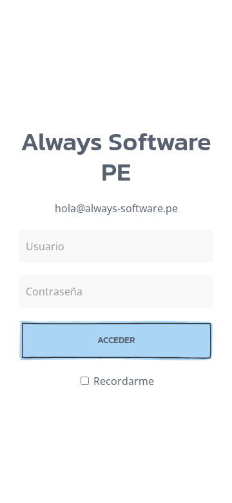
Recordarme (122, 381)
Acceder (116, 340)
